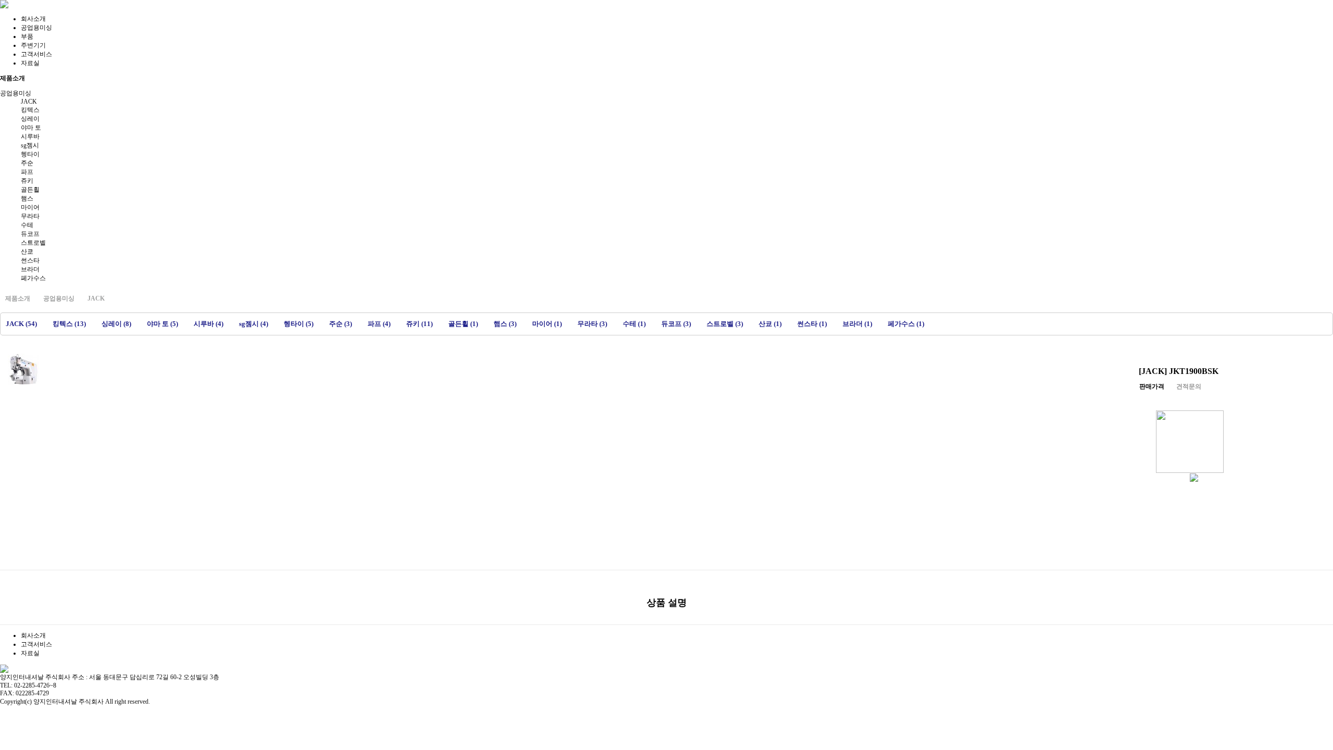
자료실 (30, 63)
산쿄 (27, 251)
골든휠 (30, 189)
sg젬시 (30, 145)
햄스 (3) (505, 324)
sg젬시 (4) (253, 324)
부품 (27, 36)
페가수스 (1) (906, 324)
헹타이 (30, 154)
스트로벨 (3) (725, 324)
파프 (27, 172)
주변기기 (33, 45)
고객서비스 (36, 54)
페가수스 (33, 278)
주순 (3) (340, 324)
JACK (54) (21, 324)
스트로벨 (33, 242)
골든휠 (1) (463, 324)
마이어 (30, 207)
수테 (27, 225)
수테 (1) (634, 324)
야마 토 (31, 127)
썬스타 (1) (812, 324)
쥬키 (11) (419, 324)
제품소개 (17, 298)
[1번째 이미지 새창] (23, 368)
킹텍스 (30, 110)
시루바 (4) (208, 324)
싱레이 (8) (116, 324)
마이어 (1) (547, 324)
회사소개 (33, 18)
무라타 (30, 216)
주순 (27, 163)
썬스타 (30, 260)
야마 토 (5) (162, 324)
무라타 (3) (592, 324)
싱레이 (30, 118)
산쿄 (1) (770, 324)
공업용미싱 (36, 27)
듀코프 (30, 234)
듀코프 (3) (676, 324)
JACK (29, 101)
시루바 (30, 136)
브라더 (30, 269)
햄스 (27, 198)
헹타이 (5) (298, 324)
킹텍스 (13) (69, 324)
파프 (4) (379, 324)
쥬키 (27, 180)
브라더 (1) (857, 324)
